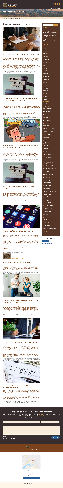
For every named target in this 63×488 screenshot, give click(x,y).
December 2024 (46, 74)
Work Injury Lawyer (26, 68)
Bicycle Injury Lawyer (27, 58)
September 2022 (46, 99)
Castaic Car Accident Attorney (31, 237)
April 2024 (45, 84)
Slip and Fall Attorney (7, 113)
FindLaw (44, 484)
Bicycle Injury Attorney (19, 58)
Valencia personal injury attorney (49, 217)
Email (23, 419)
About (31, 6)
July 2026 (44, 48)
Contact (58, 8)
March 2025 (45, 70)
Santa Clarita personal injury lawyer (49, 191)
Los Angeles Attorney (47, 157)
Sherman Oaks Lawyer (47, 200)
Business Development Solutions (36, 484)
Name (4, 419)
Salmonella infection (33, 65)
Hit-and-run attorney (46, 149)
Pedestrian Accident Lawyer (25, 109)
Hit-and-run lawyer (46, 151)
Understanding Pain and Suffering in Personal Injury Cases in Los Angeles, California (20, 99)
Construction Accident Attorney (11, 60)
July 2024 (44, 81)
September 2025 (46, 60)
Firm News (19, 266)
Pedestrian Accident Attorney (14, 109)
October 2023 (45, 90)
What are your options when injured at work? (18, 262)
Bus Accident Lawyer (21, 59)
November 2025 (46, 59)
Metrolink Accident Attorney (24, 349)
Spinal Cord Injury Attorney (35, 310)
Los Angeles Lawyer (46, 159)
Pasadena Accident (16, 243)
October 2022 (45, 97)
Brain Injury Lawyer (6, 236)
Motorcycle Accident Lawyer (32, 107)
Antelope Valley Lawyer (11, 58)
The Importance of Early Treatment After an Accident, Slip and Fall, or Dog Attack (21, 301)
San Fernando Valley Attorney (16, 66)
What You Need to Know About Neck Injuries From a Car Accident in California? (20, 146)
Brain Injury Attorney (34, 235)
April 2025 (45, 68)
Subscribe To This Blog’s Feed (48, 234)
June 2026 (45, 50)
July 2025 (44, 64)
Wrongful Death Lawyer (21, 69)
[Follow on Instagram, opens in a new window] (55, 4)
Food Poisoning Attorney (16, 61)
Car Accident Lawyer (21, 105)
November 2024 (46, 76)
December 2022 (46, 94)
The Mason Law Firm (7, 57)
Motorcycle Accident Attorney (25, 62)
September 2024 (46, 79)
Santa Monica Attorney (15, 67)
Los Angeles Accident (15, 62)
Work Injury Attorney (19, 68)
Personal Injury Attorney (17, 65)
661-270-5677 (56, 2)
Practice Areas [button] (42, 6)
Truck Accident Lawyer (31, 113)
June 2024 (45, 82)
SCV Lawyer (34, 67)
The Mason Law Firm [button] (47, 243)
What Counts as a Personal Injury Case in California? (21, 54)
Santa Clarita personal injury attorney (49, 189)
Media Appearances (52, 8)
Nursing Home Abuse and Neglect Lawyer (28, 64)
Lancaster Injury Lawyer (7, 62)
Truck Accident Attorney (22, 113)
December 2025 (46, 57)
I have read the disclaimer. (10, 438)
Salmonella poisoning (7, 66)
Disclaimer (5, 436)
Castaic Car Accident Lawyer (48, 129)
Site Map (22, 484)
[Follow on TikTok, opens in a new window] (57, 4)
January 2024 (45, 88)
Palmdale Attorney (33, 108)
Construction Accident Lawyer (22, 60)
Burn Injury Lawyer (6, 59)
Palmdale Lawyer (10, 65)
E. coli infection (46, 140)
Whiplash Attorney (6, 157)
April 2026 (45, 53)
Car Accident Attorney (29, 59)
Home (27, 6)
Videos (57, 6)
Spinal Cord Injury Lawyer (7, 311)
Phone (42, 419)
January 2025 (45, 73)
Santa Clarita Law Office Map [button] (31, 478)
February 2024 (45, 87)
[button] (62, 482)
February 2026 (45, 56)
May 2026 (44, 51)
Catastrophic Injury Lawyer (25, 239)
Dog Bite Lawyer (23, 106)
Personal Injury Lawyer (26, 65)
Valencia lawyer (46, 216)
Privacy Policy (27, 484)
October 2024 (45, 77)
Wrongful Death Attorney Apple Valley (9, 69)
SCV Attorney (29, 67)
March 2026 (45, 54)
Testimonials (50, 6)
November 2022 (46, 96)
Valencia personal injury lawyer (48, 219)
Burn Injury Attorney (34, 58)
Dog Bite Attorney (31, 60)
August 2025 (45, 62)
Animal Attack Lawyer (29, 57)
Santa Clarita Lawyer (6, 67)
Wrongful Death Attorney (34, 68)
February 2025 (45, 71)
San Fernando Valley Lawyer (27, 66)
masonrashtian (6, 190)
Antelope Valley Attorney (21, 102)
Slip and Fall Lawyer (11, 68)
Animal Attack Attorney (21, 57)
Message (5, 424)
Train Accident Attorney (16, 311)
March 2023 (45, 93)
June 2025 (45, 65)
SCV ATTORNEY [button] (45, 241)
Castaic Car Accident (22, 237)
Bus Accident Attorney (14, 59)
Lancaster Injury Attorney (33, 61)
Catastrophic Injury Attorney (16, 239)
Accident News (45, 103)
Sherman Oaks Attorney (47, 199)
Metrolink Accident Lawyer (34, 349)
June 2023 (45, 91)
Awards (35, 6)
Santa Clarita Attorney (36, 66)
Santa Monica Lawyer (22, 67)
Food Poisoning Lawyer (25, 61)
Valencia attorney (46, 214)
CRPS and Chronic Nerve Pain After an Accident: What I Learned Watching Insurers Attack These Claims (50, 41)
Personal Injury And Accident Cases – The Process (20, 342)
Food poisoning (8, 61)
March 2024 (45, 85)
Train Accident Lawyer (25, 311)
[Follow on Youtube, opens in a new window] (59, 4)
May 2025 (44, 67)
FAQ (38, 6)
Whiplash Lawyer (10, 114)
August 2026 (45, 47)
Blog (54, 6)
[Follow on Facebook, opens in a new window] (54, 4)
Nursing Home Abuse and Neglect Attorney (13, 64)
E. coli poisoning (46, 142)
